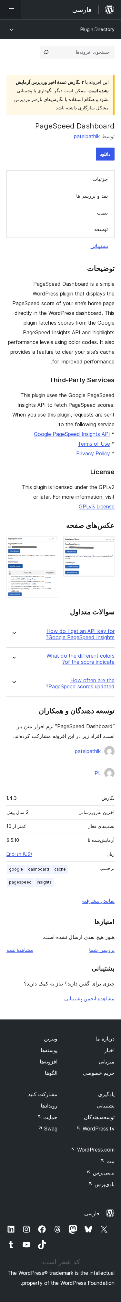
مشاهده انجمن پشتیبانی (89, 998)
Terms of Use (94, 443)
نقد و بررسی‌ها (92, 196)
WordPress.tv (95, 1128)
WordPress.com (93, 1149)
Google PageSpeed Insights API (72, 434)
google (16, 869)
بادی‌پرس (101, 1184)
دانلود (105, 154)
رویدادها (49, 1105)
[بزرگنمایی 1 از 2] (106, 545)
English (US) (19, 854)
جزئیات (100, 179)
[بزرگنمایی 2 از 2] (49, 545)
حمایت (47, 1117)
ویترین (50, 1038)
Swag (47, 1128)
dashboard (38, 869)
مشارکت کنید (42, 1094)
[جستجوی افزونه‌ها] (46, 52)
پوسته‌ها (49, 1050)
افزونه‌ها (48, 1061)
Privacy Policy (93, 453)
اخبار (109, 1050)
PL (98, 773)
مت (107, 1161)
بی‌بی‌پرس (100, 1172)
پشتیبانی (99, 246)
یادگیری (106, 1094)
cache (60, 869)
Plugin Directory (97, 29)
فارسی (91, 1213)
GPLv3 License (97, 506)
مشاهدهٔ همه (19, 950)
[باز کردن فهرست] (10, 9)
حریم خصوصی (99, 1073)
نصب (102, 212)
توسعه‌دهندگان (99, 1117)
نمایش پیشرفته (98, 900)
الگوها (51, 1073)
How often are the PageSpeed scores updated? (80, 683)
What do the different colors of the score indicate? (80, 659)
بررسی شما (102, 950)
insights (44, 882)
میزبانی (107, 1061)
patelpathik (87, 136)
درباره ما (105, 1038)
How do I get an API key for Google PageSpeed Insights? (80, 634)
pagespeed (20, 882)
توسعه (101, 229)
